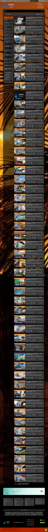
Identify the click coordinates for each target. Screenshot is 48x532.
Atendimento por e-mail (19, 522)
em (8, 512)
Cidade (6, 25)
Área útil (6, 50)
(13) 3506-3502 (40, 4)
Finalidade (6, 38)
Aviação (5, 502)
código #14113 (17, 512)
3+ (9, 60)
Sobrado (15, 502)
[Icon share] (41, 491)
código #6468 (32, 512)
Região (5, 28)
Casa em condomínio (17, 505)
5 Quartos (26, 505)
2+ (7, 60)
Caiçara (5, 505)
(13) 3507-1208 (40, 6)
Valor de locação (7, 46)
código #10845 (27, 513)
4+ (11, 60)
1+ (5, 60)
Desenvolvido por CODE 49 (42, 531)
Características (7, 79)
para (8, 513)
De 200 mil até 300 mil (39, 501)
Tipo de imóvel (7, 22)
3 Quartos (26, 502)
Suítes (5, 62)
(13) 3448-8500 (40, 7)
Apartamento (16, 501)
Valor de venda (7, 41)
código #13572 (39, 513)
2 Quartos (26, 501)
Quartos (6, 59)
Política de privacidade (35, 531)
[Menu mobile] (3, 1)
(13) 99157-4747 (40, 3)
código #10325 (14, 513)
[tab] (8, 17)
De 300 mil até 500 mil (39, 502)
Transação (6, 19)
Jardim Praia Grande (6, 501)
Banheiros (6, 65)
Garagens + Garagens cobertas (8, 69)
